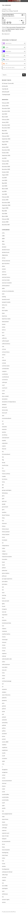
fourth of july (5, 465)
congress (4, 371)
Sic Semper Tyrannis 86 (8, 83)
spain (3, 805)
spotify (3, 808)
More (9, 30)
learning (4, 595)
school (3, 775)
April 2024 (4, 114)
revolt (3, 755)
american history (6, 277)
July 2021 (4, 158)
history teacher (5, 534)
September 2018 (6, 205)
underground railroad (7, 872)
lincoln (3, 606)
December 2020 (6, 166)
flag (3, 459)
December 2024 (6, 108)
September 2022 (6, 139)
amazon (4, 269)
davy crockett (5, 396)
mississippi (4, 639)
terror (3, 844)
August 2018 (5, 208)
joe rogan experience (7, 578)
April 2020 (4, 186)
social (3, 791)
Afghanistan (5, 255)
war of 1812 (4, 885)
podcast (4, 717)
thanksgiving (5, 852)
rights (3, 761)
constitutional (5, 377)
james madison (5, 573)
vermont (4, 877)
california (4, 338)
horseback (4, 540)
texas (3, 847)
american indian (6, 280)
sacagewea (4, 772)
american (4, 274)
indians (4, 551)
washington (5, 888)
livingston (4, 609)
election (4, 432)
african (3, 258)
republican (4, 747)
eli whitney (4, 435)
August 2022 (5, 141)
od (2, 686)
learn (3, 592)
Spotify (17, 29)
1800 (3, 238)
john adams (5, 581)
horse (3, 537)
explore (4, 446)
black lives (4, 316)
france (3, 471)
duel (3, 415)
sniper (3, 789)
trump (3, 863)
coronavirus (5, 379)
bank (3, 294)
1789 (3, 235)
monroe (4, 648)
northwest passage (6, 681)
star (3, 811)
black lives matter (6, 318)
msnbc (3, 650)
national (4, 656)
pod (3, 714)
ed (2, 421)
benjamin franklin (6, 302)
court (3, 385)
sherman (4, 783)
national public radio (7, 659)
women (4, 902)
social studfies (5, 794)
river (3, 764)
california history (6, 343)
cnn (3, 357)
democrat (4, 407)
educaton (4, 429)
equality (4, 440)
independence (5, 545)
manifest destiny (6, 634)
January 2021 (5, 163)
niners (3, 675)
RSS (7, 30)
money (3, 645)
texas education (6, 849)
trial (3, 860)
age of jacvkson (5, 263)
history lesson (5, 529)
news (3, 672)
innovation (4, 559)
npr (3, 683)
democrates (5, 410)
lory (3, 617)
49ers (3, 244)
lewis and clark (5, 601)
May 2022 (4, 144)
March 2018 (5, 216)
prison (3, 736)
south (3, 802)
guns (3, 509)
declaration (4, 399)
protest (4, 739)
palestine (4, 697)
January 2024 (5, 122)
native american (6, 664)
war (3, 883)
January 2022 (5, 147)
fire (3, 451)
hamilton (4, 512)
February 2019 (5, 197)
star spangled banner (7, 813)
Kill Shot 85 (5, 86)
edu (3, 424)
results (3, 753)
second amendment (7, 780)
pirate (3, 711)
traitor (3, 858)
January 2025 (5, 105)
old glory (4, 692)
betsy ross (4, 305)
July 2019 (4, 191)
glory (3, 495)
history (3, 526)
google (3, 504)
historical (4, 523)
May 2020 (4, 183)
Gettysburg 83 (5, 91)
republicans (5, 750)
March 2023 (5, 133)
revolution (4, 758)
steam (3, 822)
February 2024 (5, 119)
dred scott (4, 412)
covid (3, 390)
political (4, 725)
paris (3, 703)
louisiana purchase (6, 623)
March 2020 (5, 188)
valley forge (5, 874)
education (4, 426)
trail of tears (5, 855)
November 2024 (6, 111)
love (3, 625)
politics (4, 731)
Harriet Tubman (6, 515)
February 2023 (5, 136)
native (3, 661)
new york (4, 670)
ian (2, 542)
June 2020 (4, 180)
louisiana (4, 620)
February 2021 (5, 161)
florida (3, 462)
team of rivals (5, 836)
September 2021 (6, 155)
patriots (4, 706)
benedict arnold (6, 299)
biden (3, 307)
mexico (4, 636)
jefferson (4, 576)
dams (3, 393)
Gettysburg (5, 493)
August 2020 (5, 175)
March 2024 (5, 116)
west (3, 891)
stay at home (5, 819)
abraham (4, 247)
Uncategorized (5, 869)
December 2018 (6, 202)
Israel (3, 562)
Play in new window (11, 27)
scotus (3, 778)
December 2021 (6, 150)
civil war (4, 349)
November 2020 (6, 169)
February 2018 (5, 219)
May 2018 (4, 210)
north (3, 678)
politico (4, 728)
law (3, 589)
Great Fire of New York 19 (10, 11)
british (3, 327)
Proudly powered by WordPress (9, 911)
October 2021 (5, 152)
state (3, 816)
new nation (4, 667)
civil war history (6, 352)
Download (18, 27)
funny (3, 482)
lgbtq (3, 603)
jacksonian (4, 570)
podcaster (4, 719)
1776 (3, 233)
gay (3, 484)
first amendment (6, 454)
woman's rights (5, 899)
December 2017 (6, 224)
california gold (5, 341)
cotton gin (4, 382)
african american (6, 260)
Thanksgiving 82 (6, 94)
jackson (4, 567)
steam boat (4, 825)
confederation (5, 368)
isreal (3, 565)
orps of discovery (6, 695)
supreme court (5, 833)
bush (3, 335)
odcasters (4, 689)
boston (3, 324)
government (5, 506)
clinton (3, 354)
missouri (4, 642)
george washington (6, 490)
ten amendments (6, 841)
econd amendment (6, 418)
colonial (4, 360)
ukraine (4, 866)
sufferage (4, 827)
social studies (5, 797)
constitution (5, 374)
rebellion (4, 744)
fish (3, 457)
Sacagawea (4, 769)
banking (4, 296)
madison (4, 628)
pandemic (4, 700)
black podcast (5, 321)
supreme (4, 830)
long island (4, 614)
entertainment (5, 437)
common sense (5, 365)
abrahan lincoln (5, 252)
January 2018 (5, 222)
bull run (4, 329)
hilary (3, 518)
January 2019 (5, 199)
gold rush (4, 501)
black (3, 313)
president (4, 733)
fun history (4, 479)
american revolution (7, 282)
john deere (4, 584)
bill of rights (5, 310)
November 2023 (6, 127)
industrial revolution (7, 556)
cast (3, 346)
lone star (4, 612)
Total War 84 (5, 89)
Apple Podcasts (11, 29)
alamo (3, 266)
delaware (4, 404)
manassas (4, 631)
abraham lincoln (6, 249)
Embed (23, 27)
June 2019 (4, 194)
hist (3, 520)
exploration (5, 443)
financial (4, 448)
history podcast (6, 531)
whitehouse (5, 894)
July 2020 (4, 177)
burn (3, 332)
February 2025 (5, 103)
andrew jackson (6, 285)
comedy (4, 363)
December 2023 (6, 125)
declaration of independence (9, 401)
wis (3, 896)
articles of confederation (8, 291)
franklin (4, 476)
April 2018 (4, 213)
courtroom (4, 388)
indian (3, 548)
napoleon (4, 653)
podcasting (4, 722)
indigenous (4, 554)
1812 (3, 241)
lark (3, 587)
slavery (4, 786)
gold (3, 498)
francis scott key (6, 473)
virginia (4, 880)
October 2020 (5, 172)
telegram (4, 838)
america (4, 271)
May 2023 (4, 130)
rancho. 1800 (5, 742)
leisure (3, 598)
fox (3, 468)
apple (3, 288)
